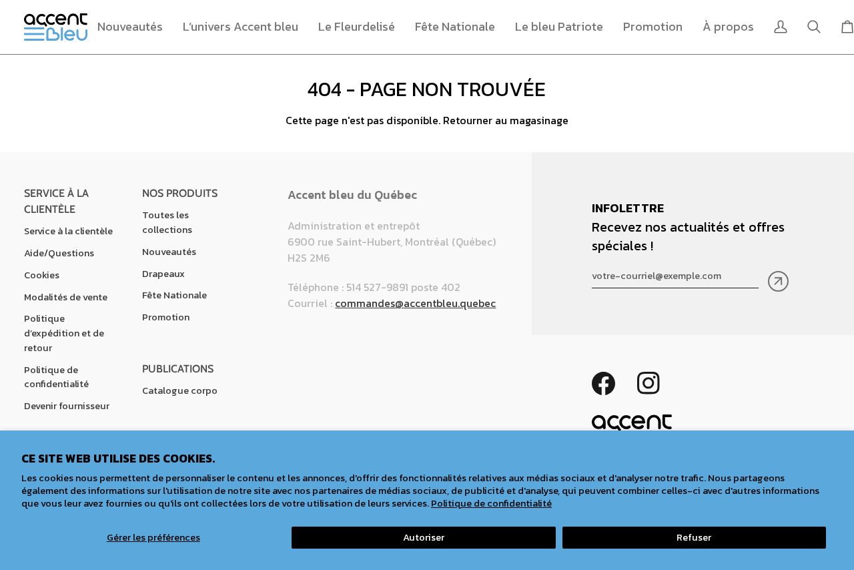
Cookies (41, 275)
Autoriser (423, 537)
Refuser (694, 537)
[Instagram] (649, 383)
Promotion (165, 317)
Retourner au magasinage (505, 120)
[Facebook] (603, 383)
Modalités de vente (65, 297)
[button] (240, 27)
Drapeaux (163, 273)
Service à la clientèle (68, 231)
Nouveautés (169, 251)
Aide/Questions (59, 253)
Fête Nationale (174, 295)
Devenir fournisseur (66, 405)
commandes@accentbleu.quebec (415, 303)
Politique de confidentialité (491, 503)
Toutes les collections (167, 222)
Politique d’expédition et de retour (64, 333)
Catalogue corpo (180, 390)
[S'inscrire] (778, 281)
